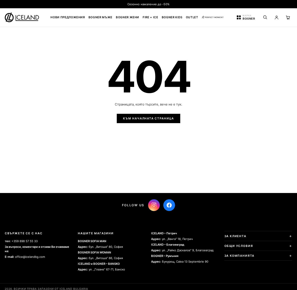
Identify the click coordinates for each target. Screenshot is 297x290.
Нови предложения (67, 17)
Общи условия (238, 246)
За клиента (235, 236)
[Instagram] (154, 205)
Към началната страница (148, 118)
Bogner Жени (127, 17)
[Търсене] (265, 17)
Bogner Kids (172, 17)
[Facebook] (169, 205)
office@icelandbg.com (30, 256)
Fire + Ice (150, 17)
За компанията (239, 255)
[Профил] (276, 17)
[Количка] (288, 17)
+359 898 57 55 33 (25, 241)
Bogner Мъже (100, 17)
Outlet (192, 17)
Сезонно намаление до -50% (148, 4)
